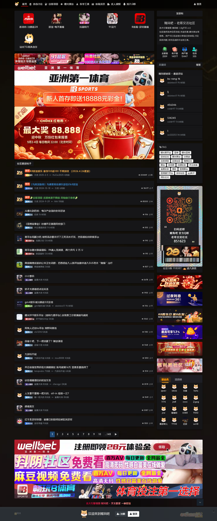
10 (99, 434)
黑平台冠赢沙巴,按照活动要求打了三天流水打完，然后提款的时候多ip (62, 237)
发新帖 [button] (179, 13)
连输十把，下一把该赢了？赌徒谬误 (44, 341)
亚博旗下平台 (167, 173)
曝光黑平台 (166, 153)
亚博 (176, 153)
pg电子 (191, 173)
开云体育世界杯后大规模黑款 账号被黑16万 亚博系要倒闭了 (56, 367)
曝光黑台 (68, 4)
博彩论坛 (165, 177)
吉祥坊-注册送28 (28, 27)
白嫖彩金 (182, 165)
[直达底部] (200, 502)
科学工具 (84, 4)
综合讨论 (37, 4)
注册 (122, 514)
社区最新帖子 (24, 163)
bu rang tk (173, 79)
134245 (171, 118)
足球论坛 (165, 157)
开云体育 (193, 165)
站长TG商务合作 (28, 47)
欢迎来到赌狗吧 (99, 513)
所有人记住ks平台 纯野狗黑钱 (41, 328)
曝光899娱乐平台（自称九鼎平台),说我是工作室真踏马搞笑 (56, 315)
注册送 (187, 157)
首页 (24, 4)
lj (168, 92)
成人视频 (115, 4)
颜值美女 (29, 406)
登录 (198, 4)
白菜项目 (53, 4)
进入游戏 (191, 268)
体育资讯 (100, 4)
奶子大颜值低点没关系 (36, 289)
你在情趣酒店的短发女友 (38, 380)
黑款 (174, 169)
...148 (108, 434)
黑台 (163, 165)
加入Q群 (131, 4)
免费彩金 (165, 169)
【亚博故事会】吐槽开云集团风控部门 (45, 224)
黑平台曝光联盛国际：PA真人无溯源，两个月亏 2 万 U (54, 250)
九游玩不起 (31, 354)
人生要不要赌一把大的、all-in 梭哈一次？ (47, 393)
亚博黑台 (184, 169)
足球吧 (171, 165)
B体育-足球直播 (140, 27)
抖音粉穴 (84, 27)
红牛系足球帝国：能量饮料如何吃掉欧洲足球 (48, 419)
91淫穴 (112, 27)
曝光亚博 (186, 153)
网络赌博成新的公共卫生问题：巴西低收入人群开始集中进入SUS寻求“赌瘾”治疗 (69, 263)
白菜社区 (176, 161)
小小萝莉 (29, 276)
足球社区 (180, 173)
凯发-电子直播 (56, 27)
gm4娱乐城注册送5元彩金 (39, 302)
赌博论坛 (188, 161)
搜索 (198, 65)
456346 (171, 105)
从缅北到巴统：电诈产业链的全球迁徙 (45, 211)
